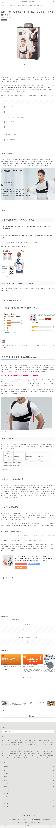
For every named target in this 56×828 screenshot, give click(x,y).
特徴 (7, 112)
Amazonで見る (21, 567)
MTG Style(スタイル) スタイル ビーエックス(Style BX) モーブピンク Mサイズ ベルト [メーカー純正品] (27, 346)
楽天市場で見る (21, 564)
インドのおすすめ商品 (36, 819)
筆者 (2, 95)
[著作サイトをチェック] (23, 642)
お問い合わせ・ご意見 (36, 822)
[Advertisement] (28, 71)
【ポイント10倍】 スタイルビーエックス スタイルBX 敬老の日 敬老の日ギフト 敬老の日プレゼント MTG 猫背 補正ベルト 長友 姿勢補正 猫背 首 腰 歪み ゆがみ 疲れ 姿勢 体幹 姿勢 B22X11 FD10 (34, 558)
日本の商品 (5, 616)
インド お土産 (6, 619)
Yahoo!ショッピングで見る (34, 564)
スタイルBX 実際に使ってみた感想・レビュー (15, 127)
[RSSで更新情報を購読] (32, 642)
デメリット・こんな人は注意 (11, 134)
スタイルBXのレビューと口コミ (12, 121)
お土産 (13, 619)
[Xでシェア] (25, 64)
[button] (31, 64)
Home (4, 819)
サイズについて (10, 130)
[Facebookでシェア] (28, 64)
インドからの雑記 (12, 819)
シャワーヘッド (43, 523)
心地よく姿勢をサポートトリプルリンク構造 (15, 115)
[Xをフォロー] (28, 642)
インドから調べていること (24, 819)
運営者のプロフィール (48, 819)
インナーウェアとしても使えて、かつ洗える (15, 117)
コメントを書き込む (28, 716)
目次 (26, 102)
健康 (18, 619)
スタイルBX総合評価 (10, 139)
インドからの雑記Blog (28, 1)
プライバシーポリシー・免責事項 (22, 822)
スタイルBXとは (9, 106)
